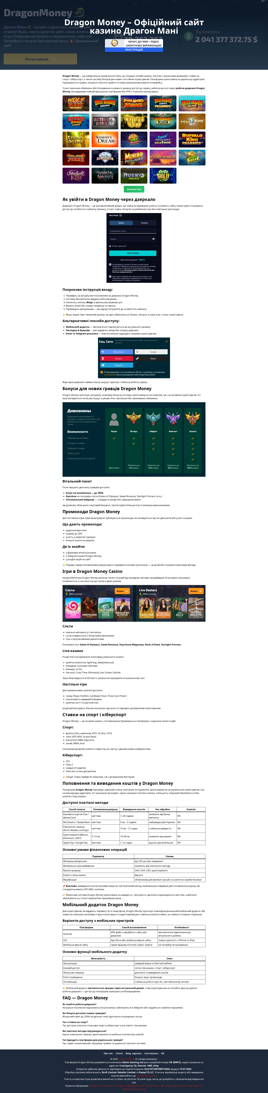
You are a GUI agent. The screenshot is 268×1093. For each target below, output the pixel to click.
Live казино (151, 1053)
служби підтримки (146, 1075)
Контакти (140, 1089)
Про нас (108, 1053)
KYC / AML (160, 1085)
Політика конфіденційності (128, 1085)
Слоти (119, 1053)
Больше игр (134, 189)
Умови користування (100, 1085)
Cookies (148, 1085)
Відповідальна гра (177, 1085)
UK (162, 1053)
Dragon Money (126, 1058)
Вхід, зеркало (134, 1053)
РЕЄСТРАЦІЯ (134, 49)
